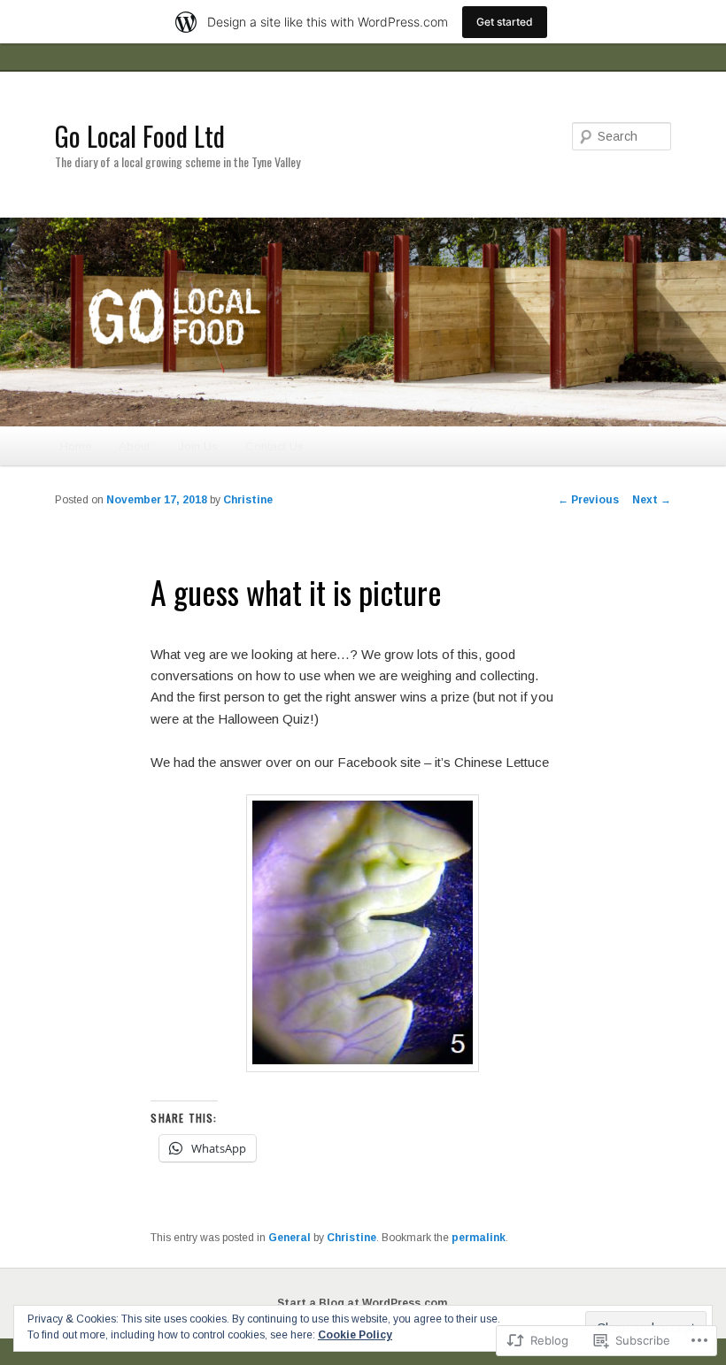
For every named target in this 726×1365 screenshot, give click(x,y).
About (134, 446)
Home (75, 446)
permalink (479, 1237)
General (289, 1237)
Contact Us (274, 446)
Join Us (198, 446)
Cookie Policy (355, 1335)
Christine (248, 500)
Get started (504, 21)
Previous (588, 500)
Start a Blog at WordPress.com (362, 1303)
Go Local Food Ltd (140, 136)
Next (651, 500)
